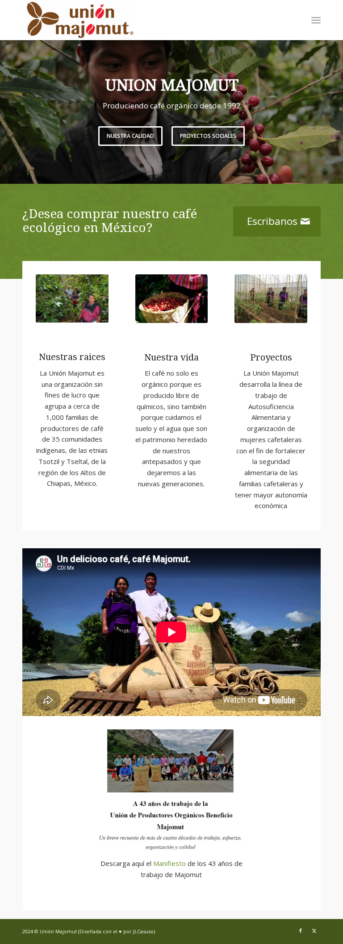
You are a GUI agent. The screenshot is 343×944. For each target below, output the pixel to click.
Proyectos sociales (174, 136)
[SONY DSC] (171, 298)
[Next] (335, 103)
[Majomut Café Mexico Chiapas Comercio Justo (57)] (72, 298)
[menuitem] (316, 20)
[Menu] (316, 20)
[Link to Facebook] (300, 930)
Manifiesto (169, 863)
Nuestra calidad (96, 136)
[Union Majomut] (78, 20)
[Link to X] (314, 930)
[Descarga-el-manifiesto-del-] (172, 790)
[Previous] (8, 103)
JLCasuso (143, 931)
